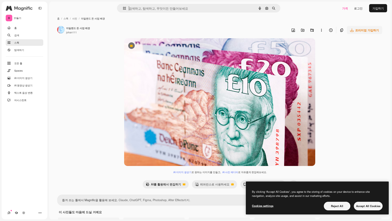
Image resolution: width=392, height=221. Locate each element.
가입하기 (378, 8)
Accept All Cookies (368, 206)
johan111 (71, 32)
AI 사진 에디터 (230, 172)
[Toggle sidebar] (40, 8)
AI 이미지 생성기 (182, 172)
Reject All (337, 206)
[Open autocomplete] (122, 8)
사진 (74, 18)
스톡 (65, 18)
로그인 (358, 8)
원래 (148, 46)
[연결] (9, 213)
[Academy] (16, 213)
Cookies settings (262, 206)
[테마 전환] (23, 213)
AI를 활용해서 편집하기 (163, 185)
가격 (345, 8)
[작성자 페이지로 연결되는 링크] (61, 30)
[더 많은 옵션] (321, 30)
